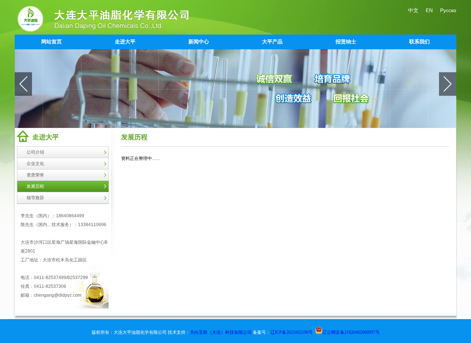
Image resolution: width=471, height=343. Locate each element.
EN (429, 10)
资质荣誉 (35, 175)
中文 (413, 10)
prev (23, 84)
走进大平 (125, 41)
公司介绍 (35, 152)
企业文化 (35, 163)
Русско (448, 10)
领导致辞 (35, 197)
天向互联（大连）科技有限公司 (221, 332)
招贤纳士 (346, 41)
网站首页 (51, 41)
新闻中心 (198, 41)
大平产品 (272, 41)
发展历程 (35, 186)
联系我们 (419, 41)
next (447, 84)
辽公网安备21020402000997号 (351, 332)
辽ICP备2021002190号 (291, 332)
